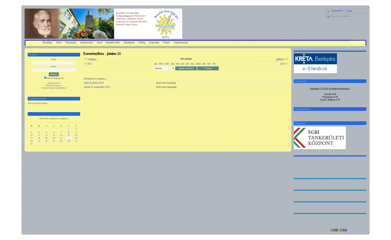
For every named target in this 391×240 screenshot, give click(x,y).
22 (68, 138)
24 (32, 141)
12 (46, 135)
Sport (99, 42)
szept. (198, 63)
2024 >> (284, 63)
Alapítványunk (181, 42)
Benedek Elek (113, 42)
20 (54, 138)
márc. (167, 63)
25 (39, 141)
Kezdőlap (47, 42)
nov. (209, 63)
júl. (187, 63)
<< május (90, 59)
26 (46, 141)
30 (76, 141)
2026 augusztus (35, 114)
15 (69, 135)
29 (69, 141)
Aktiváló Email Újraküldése (53, 88)
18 (39, 138)
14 (61, 135)
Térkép (142, 42)
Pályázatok (71, 42)
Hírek (59, 42)
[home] (103, 23)
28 (61, 141)
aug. (192, 63)
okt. (204, 63)
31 (32, 144)
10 (32, 135)
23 (76, 138)
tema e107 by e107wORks (357, 230)
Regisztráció (337, 10)
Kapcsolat (154, 42)
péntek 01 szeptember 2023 (97, 87)
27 (54, 141)
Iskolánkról (129, 42)
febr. (161, 63)
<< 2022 (88, 63)
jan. (156, 63)
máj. (178, 63)
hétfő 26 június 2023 (94, 82)
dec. (215, 63)
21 (61, 138)
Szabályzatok (86, 42)
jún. (183, 63)
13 (54, 135)
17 (32, 138)
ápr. (173, 63)
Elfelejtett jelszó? (54, 85)
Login (349, 10)
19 (46, 138)
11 (39, 135)
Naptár (166, 42)
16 (76, 135)
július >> (282, 59)
